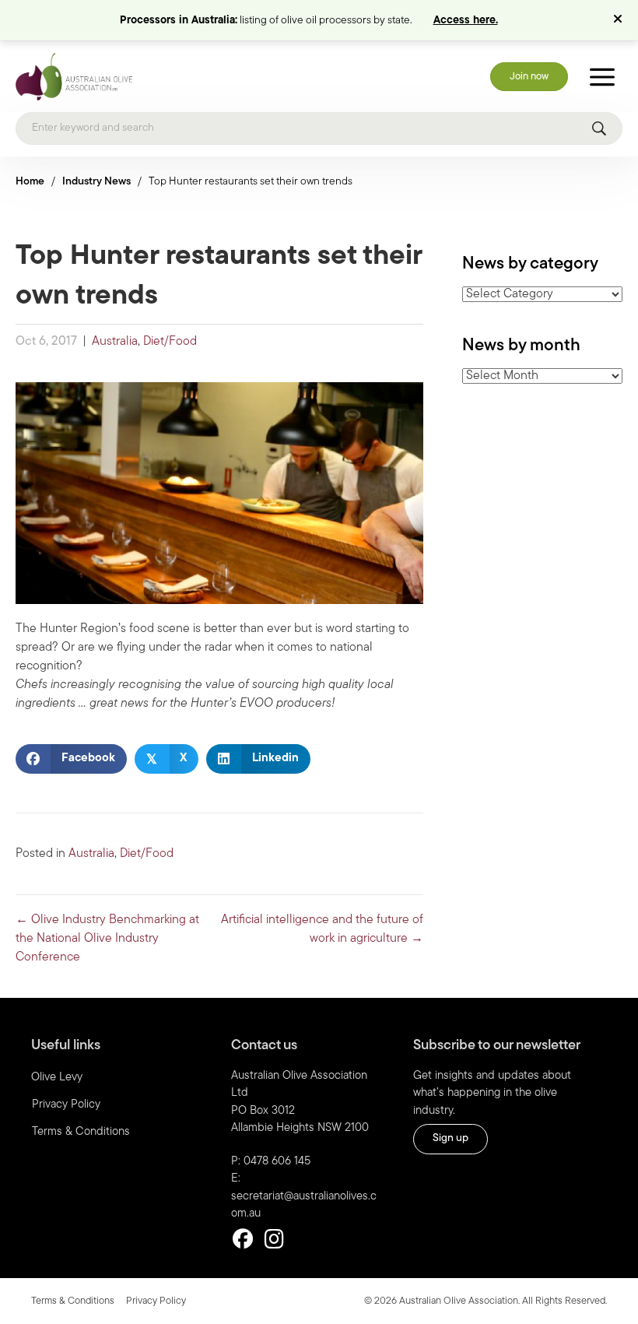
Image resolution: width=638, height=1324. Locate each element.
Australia (115, 341)
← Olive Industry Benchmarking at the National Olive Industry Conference (107, 939)
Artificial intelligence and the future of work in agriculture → (322, 929)
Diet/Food (170, 341)
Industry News (96, 182)
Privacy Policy (66, 1105)
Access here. (465, 20)
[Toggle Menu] (602, 76)
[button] (619, 20)
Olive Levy (56, 1077)
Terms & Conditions (81, 1132)
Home (30, 182)
